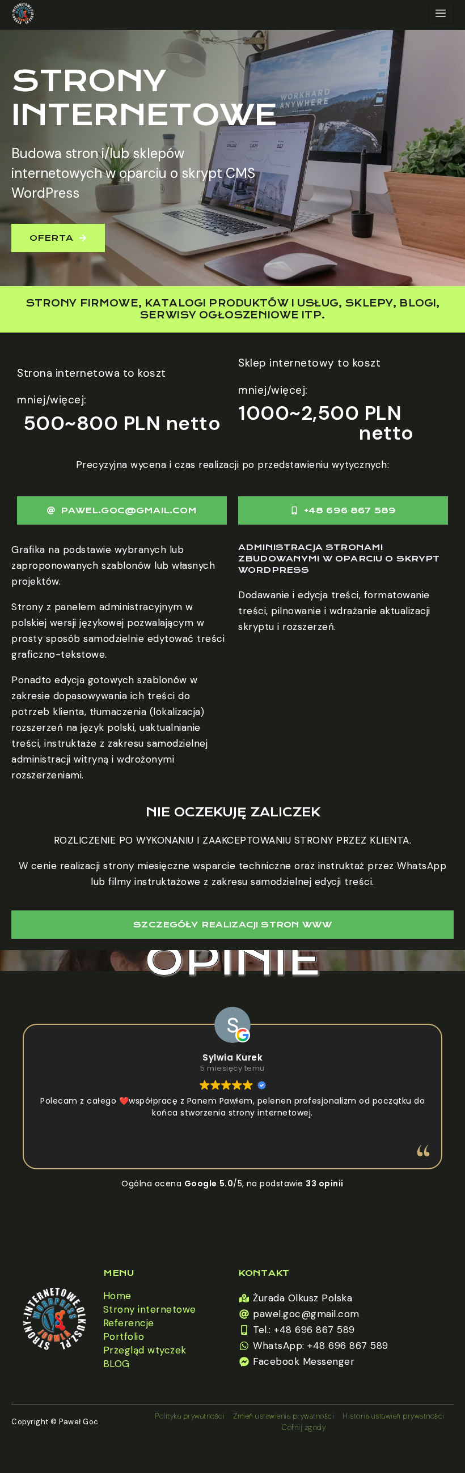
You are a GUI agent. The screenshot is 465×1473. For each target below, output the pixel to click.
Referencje (128, 1323)
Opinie (232, 960)
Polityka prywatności (190, 1416)
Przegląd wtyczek (145, 1350)
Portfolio (124, 1336)
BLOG (116, 1363)
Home (117, 1295)
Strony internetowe (149, 1309)
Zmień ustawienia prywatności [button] (283, 1416)
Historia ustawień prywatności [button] (394, 1416)
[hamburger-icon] (441, 13)
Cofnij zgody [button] (303, 1427)
